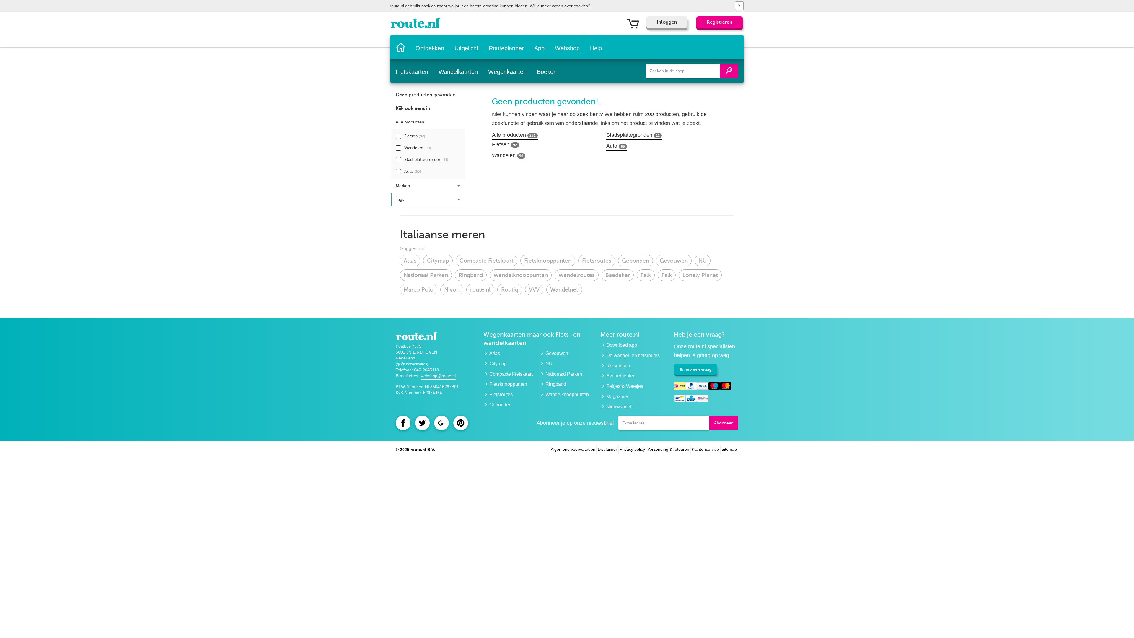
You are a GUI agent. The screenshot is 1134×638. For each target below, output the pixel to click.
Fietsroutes (596, 261)
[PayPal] (691, 387)
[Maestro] (714, 387)
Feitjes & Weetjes (624, 386)
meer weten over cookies (564, 6)
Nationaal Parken (426, 275)
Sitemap (729, 449)
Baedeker (617, 275)
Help (596, 48)
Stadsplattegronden (426, 159)
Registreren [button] (719, 22)
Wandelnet (564, 290)
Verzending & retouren (668, 449)
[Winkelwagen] (635, 23)
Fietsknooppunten (547, 261)
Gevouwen (674, 261)
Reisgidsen (618, 365)
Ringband (471, 275)
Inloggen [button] (667, 22)
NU (702, 261)
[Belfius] (702, 399)
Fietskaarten (412, 72)
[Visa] (702, 387)
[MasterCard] (725, 387)
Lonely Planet (700, 275)
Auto (412, 171)
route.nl (480, 290)
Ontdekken (430, 48)
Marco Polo (419, 290)
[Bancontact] (679, 399)
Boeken (547, 72)
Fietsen (414, 136)
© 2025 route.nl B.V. (415, 449)
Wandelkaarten (458, 72)
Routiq (509, 290)
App (539, 48)
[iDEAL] (679, 387)
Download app (621, 345)
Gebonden (635, 261)
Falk (646, 275)
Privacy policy (632, 449)
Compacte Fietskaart (487, 261)
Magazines (617, 396)
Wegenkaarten (507, 72)
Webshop (567, 48)
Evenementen (621, 375)
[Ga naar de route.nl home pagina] (417, 24)
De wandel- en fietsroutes (633, 355)
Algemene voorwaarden (573, 449)
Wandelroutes (576, 275)
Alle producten (514, 135)
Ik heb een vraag (695, 369)
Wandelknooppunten (520, 275)
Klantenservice (705, 449)
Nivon (452, 290)
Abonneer (723, 423)
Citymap (438, 261)
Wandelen (417, 148)
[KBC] (691, 399)
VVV (534, 290)
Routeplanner (506, 48)
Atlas (410, 261)
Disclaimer (607, 449)
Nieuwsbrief (618, 406)
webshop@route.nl (438, 375)
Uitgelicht (466, 48)
